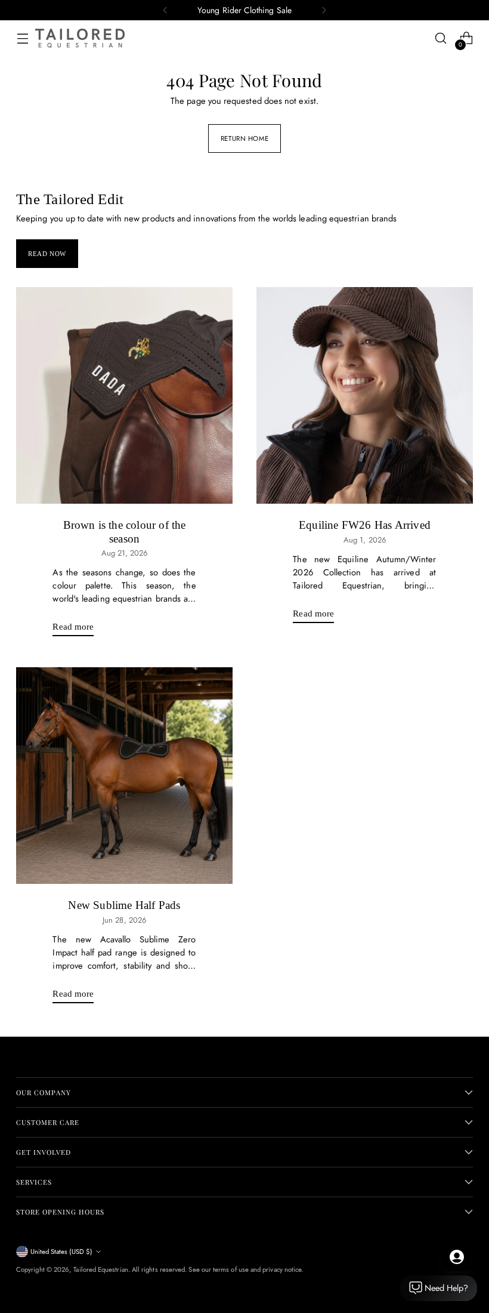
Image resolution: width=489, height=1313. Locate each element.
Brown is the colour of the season (124, 531)
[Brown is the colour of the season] (124, 395)
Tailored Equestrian (100, 1269)
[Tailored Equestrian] (80, 38)
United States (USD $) (61, 1251)
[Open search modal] (441, 38)
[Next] (324, 10)
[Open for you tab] (456, 1257)
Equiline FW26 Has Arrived (365, 525)
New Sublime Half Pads (124, 905)
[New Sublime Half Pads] (124, 775)
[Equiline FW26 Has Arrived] (364, 395)
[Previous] (165, 10)
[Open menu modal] (22, 38)
